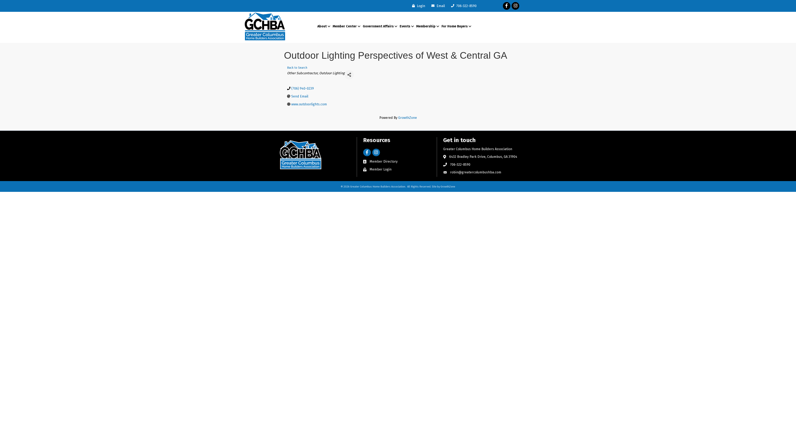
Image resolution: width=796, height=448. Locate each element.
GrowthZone (407, 118)
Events (405, 26)
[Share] (349, 74)
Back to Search (297, 67)
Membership (426, 26)
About (322, 26)
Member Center (345, 26)
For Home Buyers (455, 26)
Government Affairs (378, 26)
